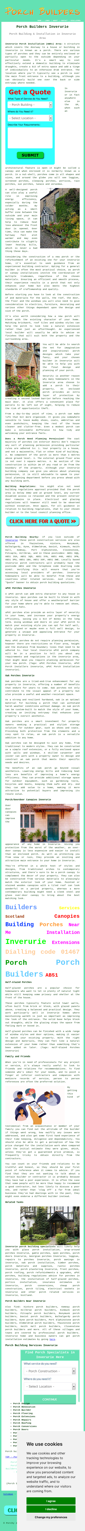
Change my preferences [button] (51, 1517)
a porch (52, 283)
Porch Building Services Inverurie (31, 1345)
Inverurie (11, 540)
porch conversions (39, 1285)
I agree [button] (51, 1501)
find (16, 1307)
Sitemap (8, 1494)
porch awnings (64, 1259)
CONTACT (64, 20)
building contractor (35, 266)
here (52, 1339)
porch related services (56, 1292)
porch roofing (14, 1272)
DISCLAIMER (75, 20)
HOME (40, 20)
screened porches (16, 181)
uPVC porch (61, 650)
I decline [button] (51, 1509)
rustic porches (68, 1266)
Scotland (26, 1295)
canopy (35, 895)
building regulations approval (25, 489)
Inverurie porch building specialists (30, 1246)
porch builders (15, 1329)
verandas (56, 184)
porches (23, 54)
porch (25, 311)
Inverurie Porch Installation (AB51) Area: (34, 44)
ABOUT (55, 20)
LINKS (47, 20)
